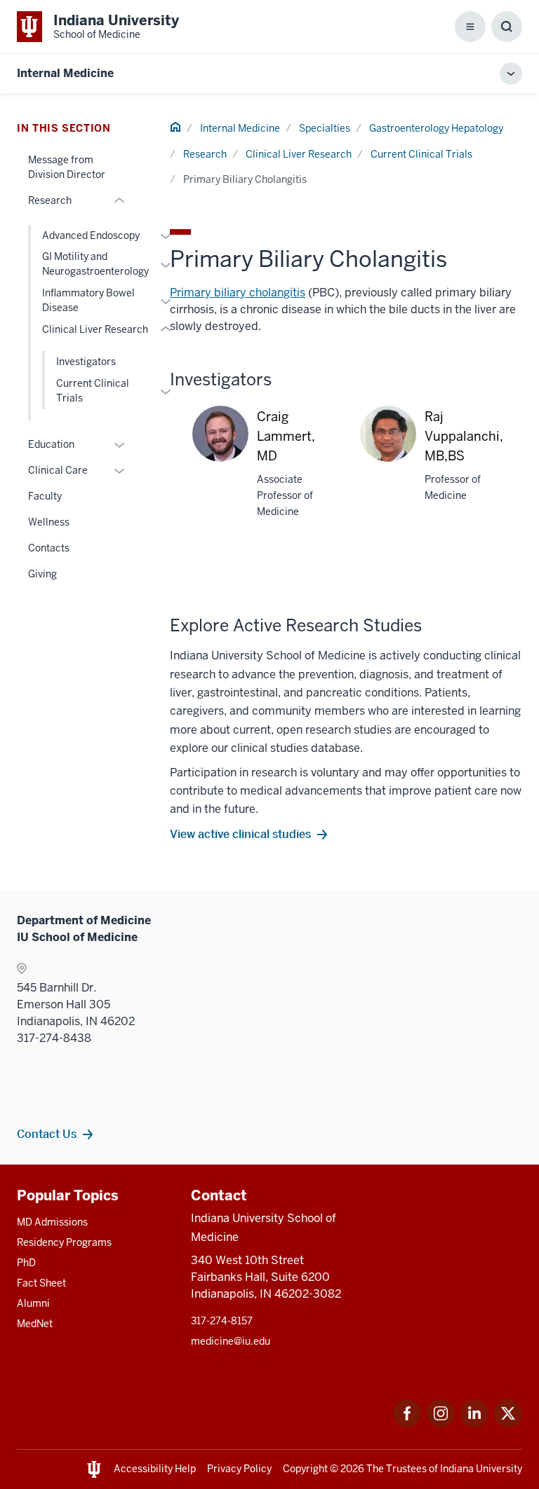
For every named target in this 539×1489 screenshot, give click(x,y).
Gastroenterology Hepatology (436, 128)
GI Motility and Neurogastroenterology (95, 263)
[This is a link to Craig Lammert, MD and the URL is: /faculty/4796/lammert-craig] (220, 448)
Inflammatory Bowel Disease (88, 300)
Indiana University (481, 1468)
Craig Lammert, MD (286, 436)
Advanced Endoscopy (91, 235)
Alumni (33, 1303)
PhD (26, 1262)
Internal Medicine (65, 73)
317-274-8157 (222, 1321)
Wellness (48, 522)
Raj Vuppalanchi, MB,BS (464, 436)
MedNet (35, 1323)
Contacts (48, 548)
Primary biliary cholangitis (237, 292)
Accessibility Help (155, 1468)
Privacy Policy (239, 1468)
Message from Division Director (66, 167)
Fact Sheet (41, 1283)
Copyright (305, 1468)
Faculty (45, 496)
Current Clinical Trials (421, 154)
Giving (42, 574)
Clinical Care (58, 470)
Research (205, 154)
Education (51, 444)
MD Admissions (52, 1222)
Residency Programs (64, 1242)
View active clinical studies (240, 834)
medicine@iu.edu (230, 1341)
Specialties (324, 128)
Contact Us (46, 1134)
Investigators (86, 361)
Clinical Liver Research (299, 154)
